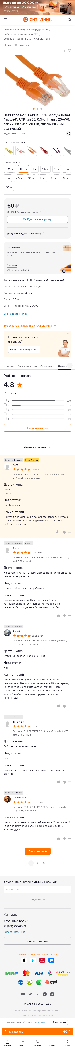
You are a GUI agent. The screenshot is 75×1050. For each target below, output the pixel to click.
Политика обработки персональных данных (37, 1010)
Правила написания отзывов (16, 435)
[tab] (9, 367)
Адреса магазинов (14, 931)
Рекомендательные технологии (37, 1015)
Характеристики (27, 366)
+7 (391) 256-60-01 (15, 926)
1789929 (21, 133)
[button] (7, 1043)
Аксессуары (47, 366)
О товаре (9, 366)
